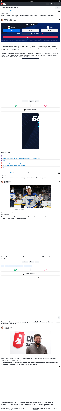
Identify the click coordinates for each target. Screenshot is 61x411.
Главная (3, 10)
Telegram (26, 101)
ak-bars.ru (6, 98)
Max (38, 101)
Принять (35, 408)
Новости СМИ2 (3, 313)
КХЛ (10, 10)
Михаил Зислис (8, 181)
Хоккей (7, 10)
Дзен (32, 101)
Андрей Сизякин (8, 19)
